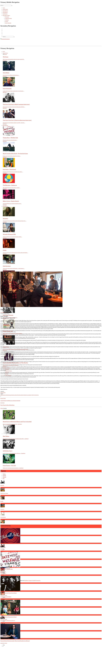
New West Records (19, 395)
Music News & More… (6, 15)
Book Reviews (5, 13)
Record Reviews (5, 10)
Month (4, 477)
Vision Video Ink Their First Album (8, 593)
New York (23, 395)
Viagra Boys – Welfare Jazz (6, 569)
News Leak (7, 16)
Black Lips (2, 395)
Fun (8, 395)
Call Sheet (7, 19)
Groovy (14, 395)
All (3, 478)
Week (4, 475)
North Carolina (27, 395)
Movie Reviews (5, 12)
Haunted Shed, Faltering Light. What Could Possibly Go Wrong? (15, 640)
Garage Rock (11, 395)
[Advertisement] (21, 42)
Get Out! (6, 21)
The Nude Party (36, 395)
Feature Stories (5, 9)
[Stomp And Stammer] (5, 39)
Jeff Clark (2, 312)
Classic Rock (6, 395)
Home (4, 7)
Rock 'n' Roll (31, 395)
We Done (2, 545)
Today (4, 474)
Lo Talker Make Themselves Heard (8, 617)
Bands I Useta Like (8, 22)
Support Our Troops (8, 18)
